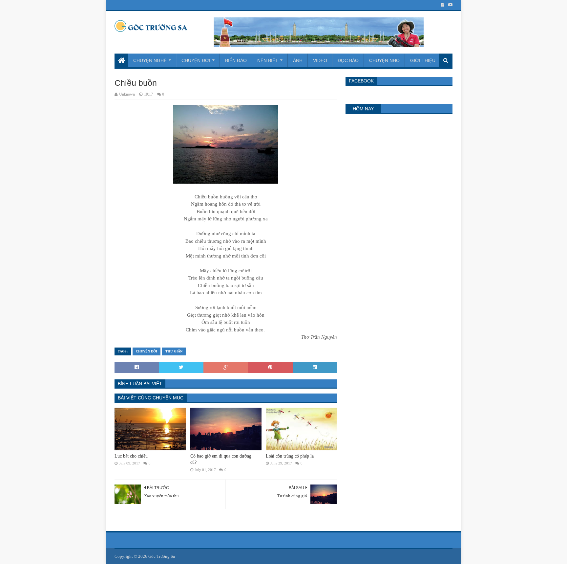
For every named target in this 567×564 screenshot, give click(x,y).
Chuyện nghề (150, 60)
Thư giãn (173, 351)
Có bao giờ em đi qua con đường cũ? (220, 459)
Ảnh (298, 60)
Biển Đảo (236, 60)
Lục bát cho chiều (131, 456)
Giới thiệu (422, 60)
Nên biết (267, 60)
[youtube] (449, 5)
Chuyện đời (195, 60)
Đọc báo (348, 60)
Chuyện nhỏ (384, 60)
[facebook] (442, 5)
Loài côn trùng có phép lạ (290, 456)
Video (320, 60)
